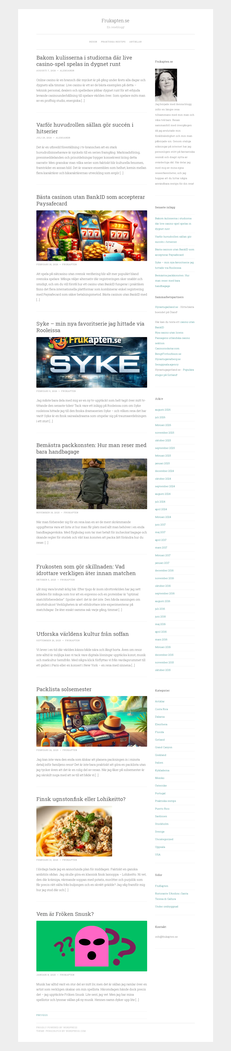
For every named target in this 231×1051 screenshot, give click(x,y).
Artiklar (135, 41)
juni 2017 (160, 524)
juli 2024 (160, 501)
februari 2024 (163, 517)
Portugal (160, 793)
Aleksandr (67, 70)
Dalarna (160, 716)
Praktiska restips (113, 41)
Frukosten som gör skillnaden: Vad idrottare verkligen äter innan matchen (86, 570)
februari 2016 (163, 647)
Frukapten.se (115, 20)
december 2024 (164, 471)
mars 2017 (161, 547)
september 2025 (165, 448)
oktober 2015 (163, 670)
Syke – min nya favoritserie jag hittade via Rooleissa (90, 327)
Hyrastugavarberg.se (168, 359)
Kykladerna (162, 770)
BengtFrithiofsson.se (168, 353)
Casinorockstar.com (167, 348)
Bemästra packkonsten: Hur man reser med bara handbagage (91, 448)
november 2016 (164, 578)
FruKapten (161, 886)
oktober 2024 (163, 478)
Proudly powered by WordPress (56, 1027)
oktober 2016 (163, 585)
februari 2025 (163, 455)
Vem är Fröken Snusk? (65, 913)
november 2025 (164, 432)
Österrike (161, 785)
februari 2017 (163, 555)
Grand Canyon (163, 747)
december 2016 (164, 570)
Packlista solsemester (64, 689)
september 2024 (165, 486)
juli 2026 (160, 417)
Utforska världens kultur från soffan (82, 633)
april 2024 (161, 509)
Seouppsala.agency (167, 364)
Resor (93, 41)
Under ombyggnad (166, 906)
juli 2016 (160, 608)
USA (157, 854)
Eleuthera (161, 724)
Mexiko (159, 778)
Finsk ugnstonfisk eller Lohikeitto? (80, 799)
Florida (159, 732)
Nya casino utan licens (169, 332)
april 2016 (161, 631)
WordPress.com (76, 1031)
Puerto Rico (162, 808)
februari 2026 (163, 425)
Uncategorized (164, 839)
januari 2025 (162, 463)
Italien (159, 762)
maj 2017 (160, 532)
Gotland (160, 739)
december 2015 (164, 654)
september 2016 (165, 593)
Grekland (160, 755)
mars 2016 (161, 639)
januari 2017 (162, 562)
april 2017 (161, 540)
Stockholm (162, 823)
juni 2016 (160, 616)
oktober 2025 (163, 440)
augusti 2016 (162, 601)
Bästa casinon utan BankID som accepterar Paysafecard (90, 200)
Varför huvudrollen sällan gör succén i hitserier (84, 128)
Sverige (160, 831)
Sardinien (161, 816)
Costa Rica (161, 709)
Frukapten (69, 264)
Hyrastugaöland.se (166, 307)
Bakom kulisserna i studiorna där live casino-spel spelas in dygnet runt (84, 61)
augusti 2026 (163, 409)
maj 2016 (160, 624)
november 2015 (164, 662)
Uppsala (160, 847)
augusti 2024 (162, 493)
